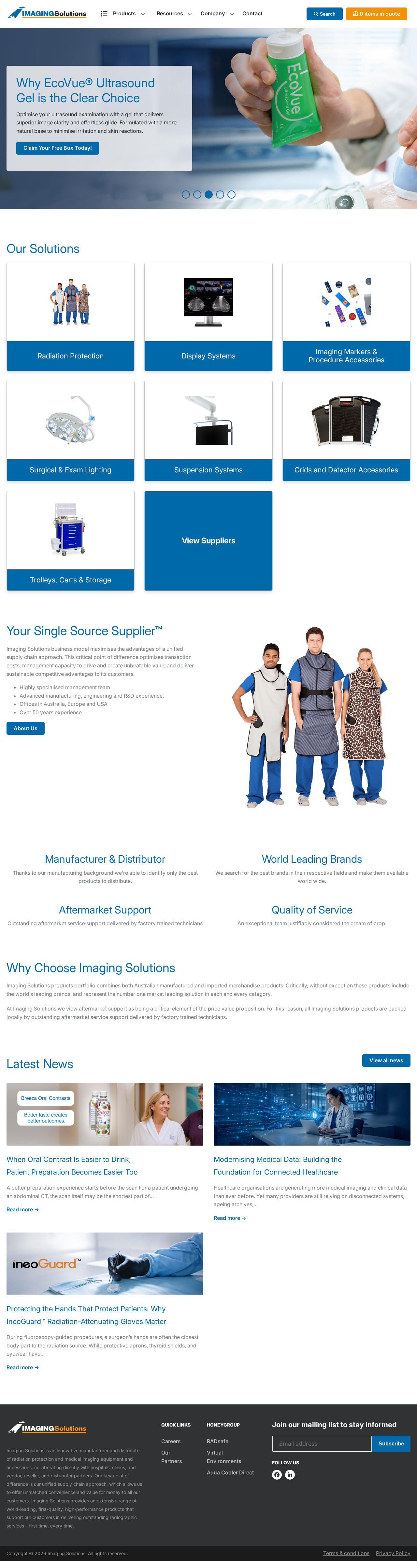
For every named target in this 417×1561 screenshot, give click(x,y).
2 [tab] (197, 194)
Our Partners (171, 1456)
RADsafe (217, 1441)
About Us (25, 728)
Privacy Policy (393, 1553)
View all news (386, 1060)
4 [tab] (220, 194)
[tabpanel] (208, 118)
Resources (170, 13)
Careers (171, 1441)
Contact (252, 13)
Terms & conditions (346, 1553)
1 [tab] (186, 194)
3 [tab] (209, 194)
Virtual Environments (224, 1456)
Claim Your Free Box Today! (57, 148)
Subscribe (391, 1443)
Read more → (23, 1209)
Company (213, 13)
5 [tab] (231, 194)
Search (328, 14)
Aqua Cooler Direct (230, 1472)
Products (124, 13)
